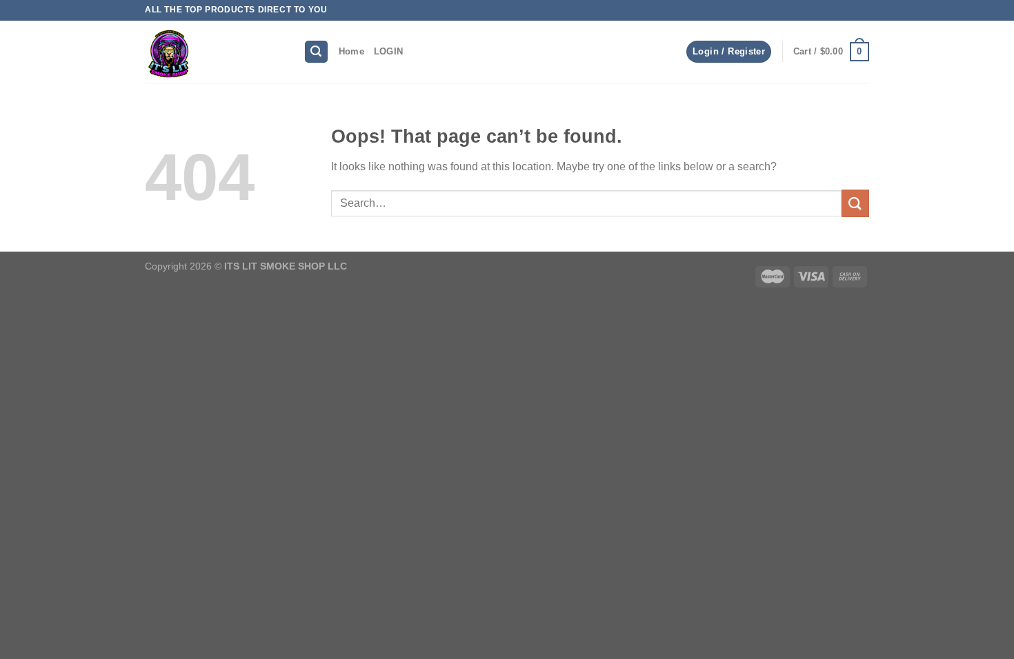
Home (351, 51)
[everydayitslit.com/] (214, 52)
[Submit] (855, 203)
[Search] (316, 52)
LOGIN (388, 51)
